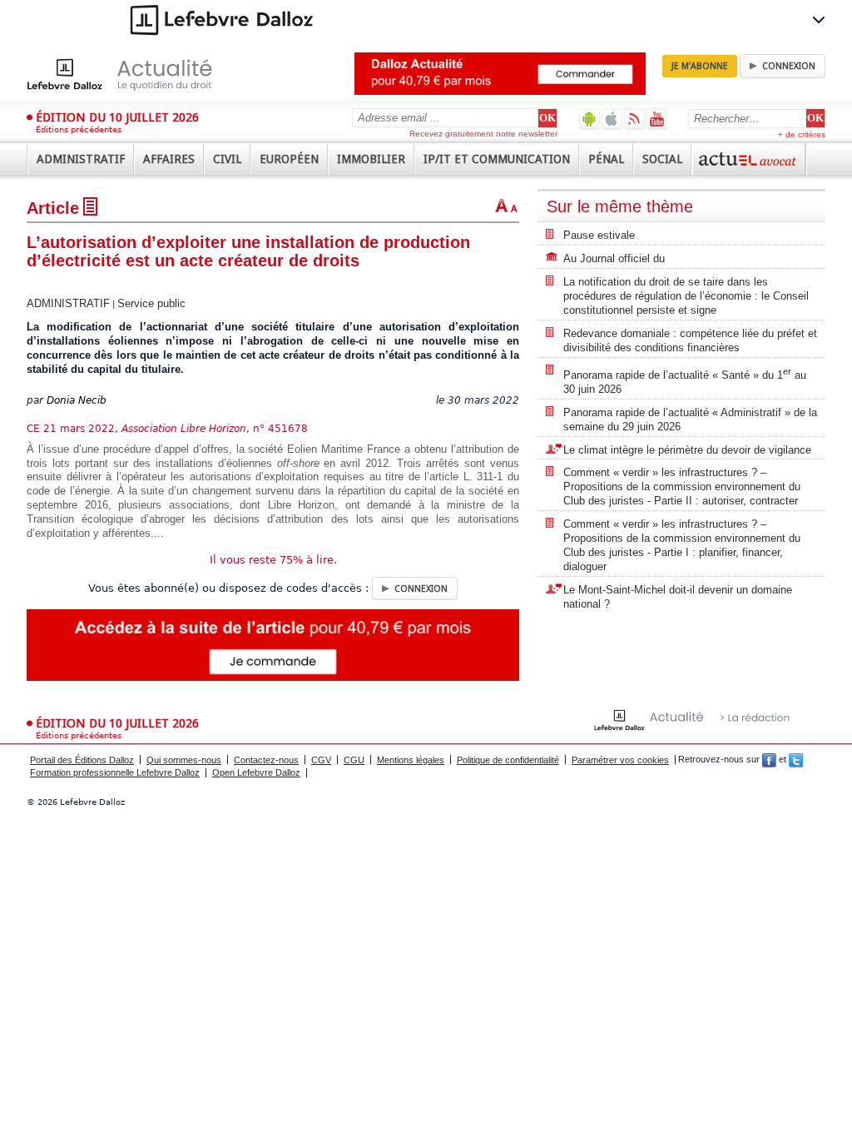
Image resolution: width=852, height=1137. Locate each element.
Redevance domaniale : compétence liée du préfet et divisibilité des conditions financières (690, 340)
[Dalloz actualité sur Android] (589, 119)
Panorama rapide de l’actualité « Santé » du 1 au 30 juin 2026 (684, 380)
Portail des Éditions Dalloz (82, 760)
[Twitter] (796, 760)
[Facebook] (769, 760)
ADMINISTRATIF (68, 303)
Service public (151, 303)
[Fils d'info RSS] (634, 119)
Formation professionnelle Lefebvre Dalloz (115, 772)
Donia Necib (76, 400)
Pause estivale (599, 235)
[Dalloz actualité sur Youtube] (657, 119)
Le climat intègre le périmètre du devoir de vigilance (687, 450)
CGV (321, 760)
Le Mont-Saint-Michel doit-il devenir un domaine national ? (677, 596)
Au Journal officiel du (614, 258)
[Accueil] (137, 74)
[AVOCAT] (748, 159)
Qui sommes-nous (183, 760)
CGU (354, 760)
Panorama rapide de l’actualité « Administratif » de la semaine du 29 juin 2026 (690, 419)
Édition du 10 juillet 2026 (117, 117)
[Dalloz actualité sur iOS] (612, 119)
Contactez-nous (266, 760)
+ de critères (801, 134)
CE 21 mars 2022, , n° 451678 (167, 428)
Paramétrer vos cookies (620, 760)
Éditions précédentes (78, 129)
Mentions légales (410, 760)
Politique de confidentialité (508, 760)
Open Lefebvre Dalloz (256, 772)
